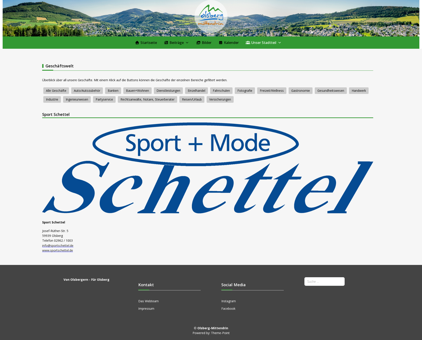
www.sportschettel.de (57, 250)
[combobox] (324, 281)
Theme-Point (220, 333)
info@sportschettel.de (57, 245)
